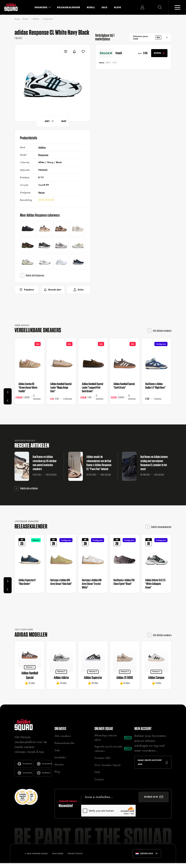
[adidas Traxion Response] (44, 262)
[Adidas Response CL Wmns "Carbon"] (44, 245)
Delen (81, 289)
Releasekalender (68, 7)
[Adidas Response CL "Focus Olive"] (27, 245)
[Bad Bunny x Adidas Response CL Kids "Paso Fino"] (44, 228)
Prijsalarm (29, 289)
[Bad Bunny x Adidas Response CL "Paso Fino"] (61, 228)
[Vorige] (8, 400)
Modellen (60, 757)
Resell (91, 7)
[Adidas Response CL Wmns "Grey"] (61, 245)
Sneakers (41, 7)
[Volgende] (8, 392)
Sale (104, 7)
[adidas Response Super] (77, 262)
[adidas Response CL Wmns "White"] (77, 245)
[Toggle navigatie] (177, 7)
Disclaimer (57, 853)
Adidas (36, 18)
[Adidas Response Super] (61, 262)
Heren (41, 192)
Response (48, 18)
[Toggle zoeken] (160, 7)
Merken (59, 764)
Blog (117, 7)
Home (25, 18)
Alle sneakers (62, 736)
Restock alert (54, 289)
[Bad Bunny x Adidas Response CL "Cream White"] (27, 262)
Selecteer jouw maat (146, 37)
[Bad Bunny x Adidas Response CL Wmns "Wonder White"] (77, 228)
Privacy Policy (75, 853)
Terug (17, 19)
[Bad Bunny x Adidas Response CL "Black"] (27, 228)
